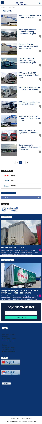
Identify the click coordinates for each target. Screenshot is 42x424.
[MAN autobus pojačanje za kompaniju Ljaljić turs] (9, 107)
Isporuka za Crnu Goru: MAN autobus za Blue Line (30, 16)
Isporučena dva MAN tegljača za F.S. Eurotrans (28, 132)
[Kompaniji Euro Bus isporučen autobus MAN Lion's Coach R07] (9, 49)
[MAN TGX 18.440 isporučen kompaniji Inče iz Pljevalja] (9, 92)
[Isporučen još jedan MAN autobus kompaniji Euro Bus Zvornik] (9, 121)
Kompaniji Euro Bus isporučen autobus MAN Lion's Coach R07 (28, 46)
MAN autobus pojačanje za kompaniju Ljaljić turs (29, 103)
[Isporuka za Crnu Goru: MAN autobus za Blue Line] (9, 20)
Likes (38, 197)
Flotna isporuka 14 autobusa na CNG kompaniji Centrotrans (29, 147)
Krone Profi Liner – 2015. (12, 247)
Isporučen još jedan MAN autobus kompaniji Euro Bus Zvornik (29, 118)
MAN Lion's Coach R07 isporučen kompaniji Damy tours (29, 75)
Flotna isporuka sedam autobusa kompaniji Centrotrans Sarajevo (27, 32)
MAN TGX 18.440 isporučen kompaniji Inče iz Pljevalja (29, 88)
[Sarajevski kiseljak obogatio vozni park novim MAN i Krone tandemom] (21, 275)
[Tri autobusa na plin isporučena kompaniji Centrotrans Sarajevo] (9, 63)
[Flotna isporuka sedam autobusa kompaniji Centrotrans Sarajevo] (9, 34)
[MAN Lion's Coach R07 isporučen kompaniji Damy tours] (9, 78)
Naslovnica (3, 7)
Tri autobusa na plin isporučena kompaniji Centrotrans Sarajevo (27, 60)
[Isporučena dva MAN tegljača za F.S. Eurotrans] (9, 135)
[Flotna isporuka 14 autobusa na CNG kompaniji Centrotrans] (9, 150)
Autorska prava (15, 418)
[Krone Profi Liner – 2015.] (21, 232)
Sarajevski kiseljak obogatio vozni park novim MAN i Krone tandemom (19, 291)
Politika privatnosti (26, 418)
